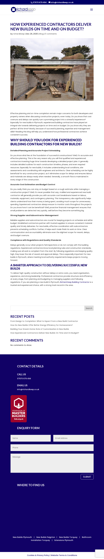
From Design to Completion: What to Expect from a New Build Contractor (44, 321)
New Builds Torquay (68, 537)
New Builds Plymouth (22, 537)
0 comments (51, 34)
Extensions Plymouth (63, 540)
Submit (87, 476)
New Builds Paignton (45, 537)
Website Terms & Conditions (64, 555)
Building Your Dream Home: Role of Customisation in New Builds (39, 329)
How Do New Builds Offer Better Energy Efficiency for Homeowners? (41, 325)
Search (89, 308)
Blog (41, 34)
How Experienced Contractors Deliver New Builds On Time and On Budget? (44, 333)
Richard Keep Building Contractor (74, 282)
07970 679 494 (40, 2)
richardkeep (18, 34)
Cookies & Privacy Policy (38, 555)
